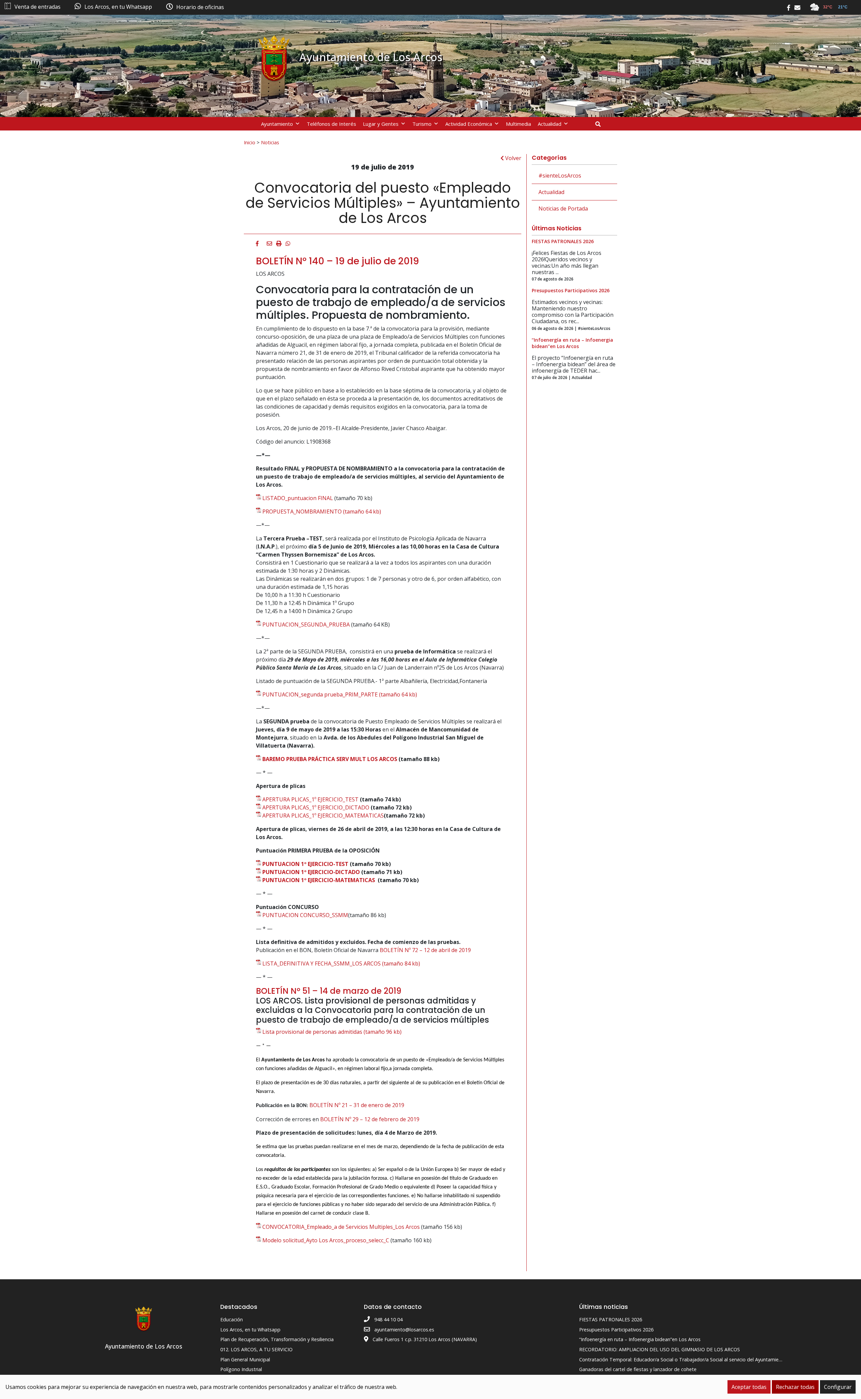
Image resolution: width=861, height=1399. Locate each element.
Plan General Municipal (245, 1359)
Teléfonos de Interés (331, 123)
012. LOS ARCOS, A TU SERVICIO (256, 1349)
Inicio (249, 142)
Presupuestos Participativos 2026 (616, 1329)
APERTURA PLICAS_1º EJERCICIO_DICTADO (315, 807)
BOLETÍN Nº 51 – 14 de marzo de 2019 (328, 990)
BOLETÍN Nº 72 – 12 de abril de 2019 (425, 950)
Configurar (838, 1387)
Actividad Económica (468, 123)
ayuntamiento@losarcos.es (404, 1329)
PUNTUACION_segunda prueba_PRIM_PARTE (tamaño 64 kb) (339, 694)
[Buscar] (600, 124)
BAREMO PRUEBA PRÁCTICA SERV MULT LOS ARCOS (329, 759)
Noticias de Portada (563, 208)
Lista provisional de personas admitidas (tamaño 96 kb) (332, 1031)
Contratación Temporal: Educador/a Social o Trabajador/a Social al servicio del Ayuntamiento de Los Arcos (698, 1359)
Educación (231, 1319)
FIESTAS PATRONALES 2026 (610, 1319)
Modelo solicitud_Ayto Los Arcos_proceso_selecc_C (325, 1240)
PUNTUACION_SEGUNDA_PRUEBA (306, 624)
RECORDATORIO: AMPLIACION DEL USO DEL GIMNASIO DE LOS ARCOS (659, 1349)
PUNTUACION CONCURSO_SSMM (305, 915)
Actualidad (549, 123)
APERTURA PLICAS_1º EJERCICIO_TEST (310, 799)
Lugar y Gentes (381, 123)
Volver (512, 158)
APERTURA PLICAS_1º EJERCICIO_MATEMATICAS (323, 815)
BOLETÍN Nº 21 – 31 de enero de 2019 (356, 1105)
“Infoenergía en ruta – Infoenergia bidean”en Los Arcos (640, 1339)
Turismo (422, 123)
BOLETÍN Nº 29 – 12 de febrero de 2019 (370, 1119)
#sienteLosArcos (559, 175)
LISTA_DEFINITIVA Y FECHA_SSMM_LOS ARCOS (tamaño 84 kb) (341, 963)
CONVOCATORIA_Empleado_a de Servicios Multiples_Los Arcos (341, 1227)
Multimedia (518, 123)
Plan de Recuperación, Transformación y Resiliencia (277, 1339)
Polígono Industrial (241, 1369)
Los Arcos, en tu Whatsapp (250, 1329)
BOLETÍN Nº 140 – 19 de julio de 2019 (337, 261)
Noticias (270, 142)
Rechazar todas (795, 1387)
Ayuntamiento (277, 123)
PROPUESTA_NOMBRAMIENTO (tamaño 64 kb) (321, 511)
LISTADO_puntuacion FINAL (297, 498)
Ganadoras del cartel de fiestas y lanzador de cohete (638, 1369)
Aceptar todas (749, 1387)
